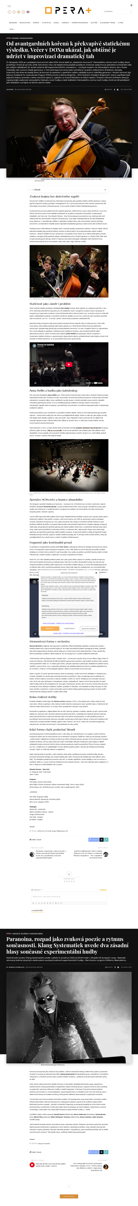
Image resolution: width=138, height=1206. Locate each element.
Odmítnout (69, 629)
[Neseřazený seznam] (47, 903)
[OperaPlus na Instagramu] (23, 12)
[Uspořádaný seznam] (44, 903)
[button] (96, 573)
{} (58, 903)
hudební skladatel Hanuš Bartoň (88, 428)
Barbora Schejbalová (16, 967)
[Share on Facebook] (114, 89)
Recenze (15, 38)
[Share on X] (101, 840)
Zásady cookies (57, 633)
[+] (61, 903)
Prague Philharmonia (58, 831)
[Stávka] (41, 903)
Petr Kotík (48, 831)
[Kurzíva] (36, 903)
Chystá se (16, 933)
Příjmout (50, 629)
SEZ (66, 831)
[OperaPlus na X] (14, 12)
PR (7, 967)
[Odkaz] (55, 903)
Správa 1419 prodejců (49, 623)
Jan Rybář (9, 89)
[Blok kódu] (53, 903)
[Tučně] (33, 903)
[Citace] (50, 903)
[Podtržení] (38, 903)
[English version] (28, 12)
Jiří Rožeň (41, 831)
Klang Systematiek (44, 1143)
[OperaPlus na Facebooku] (9, 12)
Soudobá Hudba (26, 38)
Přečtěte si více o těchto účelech (65, 623)
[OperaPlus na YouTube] (18, 12)
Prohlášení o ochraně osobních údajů (73, 633)
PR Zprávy (25, 933)
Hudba (9, 38)
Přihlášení (103, 890)
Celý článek (69, 1196)
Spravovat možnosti (89, 629)
